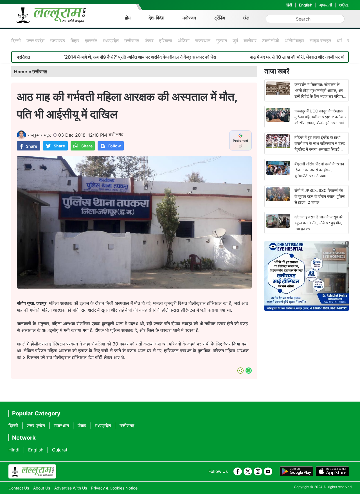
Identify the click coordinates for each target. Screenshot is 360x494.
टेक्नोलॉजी (270, 40)
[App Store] (332, 471)
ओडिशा (184, 40)
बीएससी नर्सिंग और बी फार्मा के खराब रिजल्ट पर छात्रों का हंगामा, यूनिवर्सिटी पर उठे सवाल (319, 169)
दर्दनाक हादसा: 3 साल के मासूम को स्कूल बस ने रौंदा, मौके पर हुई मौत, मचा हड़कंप (318, 222)
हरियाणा (165, 40)
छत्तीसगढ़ (131, 40)
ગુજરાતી (325, 5)
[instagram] (258, 471)
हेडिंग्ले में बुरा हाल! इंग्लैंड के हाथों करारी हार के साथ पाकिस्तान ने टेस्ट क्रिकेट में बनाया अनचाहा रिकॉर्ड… (319, 143)
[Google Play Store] (296, 471)
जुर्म (235, 40)
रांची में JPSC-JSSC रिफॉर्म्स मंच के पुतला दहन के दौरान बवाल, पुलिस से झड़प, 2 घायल (319, 196)
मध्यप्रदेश (111, 40)
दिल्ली (16, 40)
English (305, 5)
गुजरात (221, 40)
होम (127, 18)
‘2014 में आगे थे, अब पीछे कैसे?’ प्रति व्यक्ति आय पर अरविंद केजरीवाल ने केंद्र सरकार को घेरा (122, 57)
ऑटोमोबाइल (294, 40)
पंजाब (149, 40)
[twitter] (248, 471)
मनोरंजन (189, 18)
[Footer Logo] (32, 471)
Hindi (13, 450)
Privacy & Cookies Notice (114, 488)
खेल (246, 18)
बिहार (75, 40)
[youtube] (268, 471)
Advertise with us (70, 488)
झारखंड (91, 40)
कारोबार (250, 40)
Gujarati (60, 450)
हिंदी (289, 5)
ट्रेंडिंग (219, 18)
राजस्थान (202, 40)
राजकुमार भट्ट (39, 135)
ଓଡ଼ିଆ (344, 5)
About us (41, 488)
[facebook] (237, 471)
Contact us (18, 488)
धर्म (339, 40)
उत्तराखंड (57, 40)
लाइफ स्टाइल (320, 40)
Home (20, 71)
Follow (114, 145)
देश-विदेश (156, 18)
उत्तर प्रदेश (35, 40)
